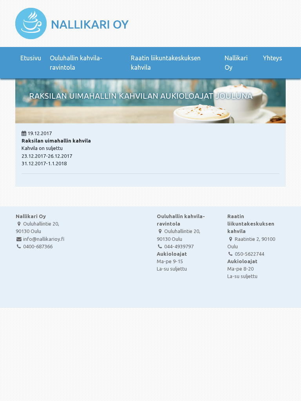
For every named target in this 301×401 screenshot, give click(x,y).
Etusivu (30, 57)
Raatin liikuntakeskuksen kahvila (166, 62)
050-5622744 (249, 253)
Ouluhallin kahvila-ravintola (76, 62)
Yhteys (272, 57)
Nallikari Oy (236, 62)
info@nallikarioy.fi (43, 239)
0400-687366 (38, 246)
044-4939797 (179, 246)
